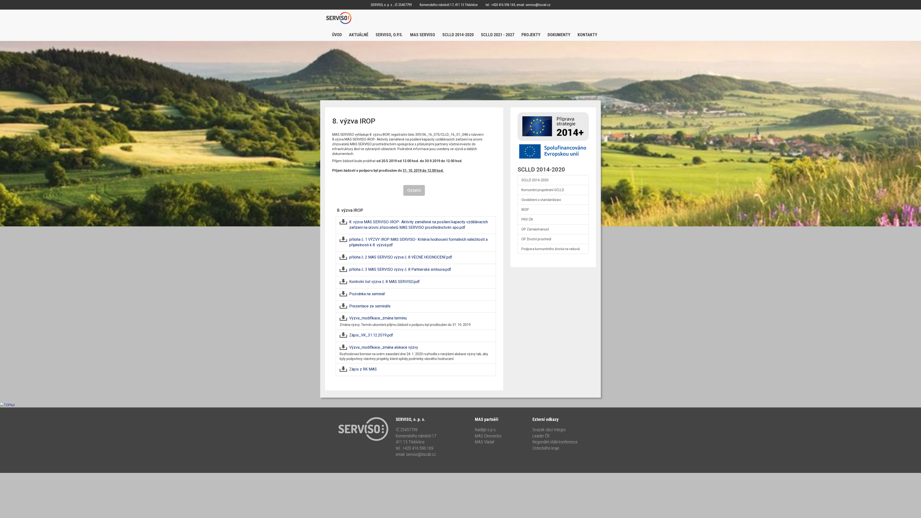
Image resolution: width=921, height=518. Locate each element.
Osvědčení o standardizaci (541, 200)
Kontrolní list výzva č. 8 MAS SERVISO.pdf (384, 281)
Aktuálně (358, 34)
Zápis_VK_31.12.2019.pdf (371, 335)
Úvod (337, 34)
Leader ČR (540, 435)
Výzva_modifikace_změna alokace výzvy (383, 347)
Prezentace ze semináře (369, 306)
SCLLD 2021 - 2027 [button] (497, 34)
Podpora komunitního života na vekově (550, 249)
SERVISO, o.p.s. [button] (389, 34)
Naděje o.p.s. (485, 429)
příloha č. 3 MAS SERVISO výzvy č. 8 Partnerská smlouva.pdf (400, 269)
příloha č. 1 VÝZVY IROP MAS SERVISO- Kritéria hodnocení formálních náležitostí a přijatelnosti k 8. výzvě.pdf (418, 242)
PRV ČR (527, 219)
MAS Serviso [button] (422, 34)
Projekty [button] (530, 34)
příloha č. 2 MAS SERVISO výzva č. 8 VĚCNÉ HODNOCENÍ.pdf (400, 257)
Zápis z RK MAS (363, 369)
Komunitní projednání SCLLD (542, 190)
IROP (525, 210)
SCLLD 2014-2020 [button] (458, 34)
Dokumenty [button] (559, 34)
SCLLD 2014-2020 (535, 180)
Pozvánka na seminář (367, 294)
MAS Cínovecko (488, 435)
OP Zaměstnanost (535, 229)
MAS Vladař (484, 441)
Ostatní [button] (414, 190)
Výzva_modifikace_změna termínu (378, 318)
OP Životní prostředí (536, 239)
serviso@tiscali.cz (537, 5)
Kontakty (587, 34)
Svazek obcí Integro (549, 429)
